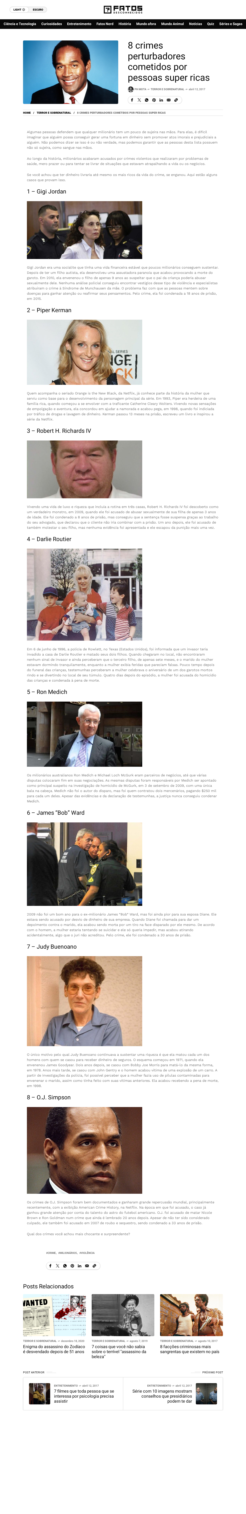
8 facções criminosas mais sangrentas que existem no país (189, 1349)
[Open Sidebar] (234, 44)
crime (52, 1253)
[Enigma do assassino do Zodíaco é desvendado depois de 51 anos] (54, 1315)
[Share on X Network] (139, 100)
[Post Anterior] (39, 1393)
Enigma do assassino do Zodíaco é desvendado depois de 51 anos (54, 1349)
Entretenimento (66, 1386)
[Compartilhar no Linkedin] (161, 100)
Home (27, 113)
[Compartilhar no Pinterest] (154, 100)
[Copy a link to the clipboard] (176, 100)
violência (88, 1253)
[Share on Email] (168, 100)
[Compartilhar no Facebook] (132, 100)
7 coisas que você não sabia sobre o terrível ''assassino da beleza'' (119, 1351)
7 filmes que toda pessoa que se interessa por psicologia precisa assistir (84, 1396)
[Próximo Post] (206, 1393)
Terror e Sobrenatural (167, 89)
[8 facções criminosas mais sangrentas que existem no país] (191, 1315)
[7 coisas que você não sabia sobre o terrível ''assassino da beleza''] (123, 1315)
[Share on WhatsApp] (146, 100)
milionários (68, 1253)
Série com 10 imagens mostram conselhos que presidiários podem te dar (162, 1396)
